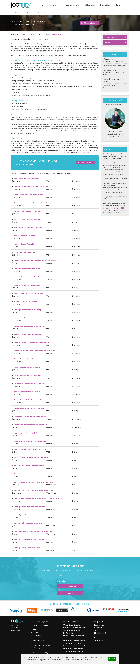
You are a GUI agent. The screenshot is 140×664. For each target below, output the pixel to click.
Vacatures (20, 13)
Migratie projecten (38, 641)
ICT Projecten (37, 635)
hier (74, 660)
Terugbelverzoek (110, 37)
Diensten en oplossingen (41, 625)
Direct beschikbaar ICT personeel (43, 653)
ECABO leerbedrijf (100, 633)
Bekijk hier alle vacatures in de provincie (37, 34)
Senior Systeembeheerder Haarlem (112, 80)
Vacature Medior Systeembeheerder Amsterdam (113, 60)
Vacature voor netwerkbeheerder (73, 651)
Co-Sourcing (36, 633)
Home (12, 13)
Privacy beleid (98, 638)
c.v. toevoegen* (71, 586)
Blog (95, 630)
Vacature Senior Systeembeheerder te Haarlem (113, 87)
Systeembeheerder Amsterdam (114, 66)
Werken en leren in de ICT (71, 630)
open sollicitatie (111, 208)
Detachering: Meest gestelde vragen (75, 628)
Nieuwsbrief (98, 628)
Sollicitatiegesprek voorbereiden (73, 636)
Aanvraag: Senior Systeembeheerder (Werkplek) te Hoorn (114, 72)
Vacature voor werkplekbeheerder (74, 643)
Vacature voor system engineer (73, 649)
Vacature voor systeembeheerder (74, 641)
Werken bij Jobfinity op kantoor (73, 625)
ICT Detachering (38, 630)
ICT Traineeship (68, 633)
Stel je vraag (108, 42)
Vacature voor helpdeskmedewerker (74, 646)
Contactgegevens (99, 625)
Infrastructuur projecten (40, 638)
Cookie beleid (98, 641)
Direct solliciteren (90, 23)
